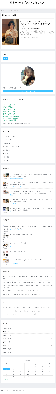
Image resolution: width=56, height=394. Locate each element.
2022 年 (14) (8, 342)
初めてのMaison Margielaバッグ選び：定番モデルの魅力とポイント (22, 285)
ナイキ (5, 307)
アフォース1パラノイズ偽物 (10, 118)
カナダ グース (20, 311)
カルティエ (28, 311)
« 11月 (4, 380)
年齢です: (16, 88)
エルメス (37, 307)
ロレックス (16, 307)
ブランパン (32, 314)
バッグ (7, 143)
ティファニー (40, 311)
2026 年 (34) (8, 328)
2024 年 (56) (8, 335)
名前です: (5, 88)
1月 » (8, 380)
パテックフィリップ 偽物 (9, 120)
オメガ (34, 311)
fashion (35, 28)
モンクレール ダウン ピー (9, 113)
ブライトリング (7, 314)
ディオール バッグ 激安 (9, 111)
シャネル (23, 307)
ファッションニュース (12, 146)
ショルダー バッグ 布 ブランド (18, 251)
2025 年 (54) (8, 331)
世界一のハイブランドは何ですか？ (28, 2)
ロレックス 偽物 (7, 106)
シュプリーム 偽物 (8, 108)
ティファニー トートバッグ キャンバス (21, 234)
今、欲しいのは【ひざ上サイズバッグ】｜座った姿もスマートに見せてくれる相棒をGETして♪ (36, 23)
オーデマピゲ (16, 314)
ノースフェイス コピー (9, 109)
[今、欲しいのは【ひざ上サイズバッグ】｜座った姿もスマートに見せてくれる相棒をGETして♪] (10, 45)
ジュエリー (44, 314)
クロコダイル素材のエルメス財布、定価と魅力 (16, 282)
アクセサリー (9, 136)
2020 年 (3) (7, 349)
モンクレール (6, 311)
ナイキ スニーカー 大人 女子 (18, 243)
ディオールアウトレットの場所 (11, 291)
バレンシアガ (24, 314)
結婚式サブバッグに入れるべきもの (13, 294)
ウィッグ (7, 140)
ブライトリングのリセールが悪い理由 (13, 276)
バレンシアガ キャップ (9, 104)
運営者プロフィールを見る (28, 91)
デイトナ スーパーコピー (9, 114)
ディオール (48, 311)
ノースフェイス (45, 307)
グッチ (13, 311)
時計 (7, 150)
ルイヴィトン (30, 307)
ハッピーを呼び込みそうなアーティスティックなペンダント (27, 260)
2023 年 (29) (8, 338)
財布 (6, 157)
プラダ (39, 28)
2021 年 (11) (8, 345)
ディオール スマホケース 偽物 (11, 116)
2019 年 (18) (8, 352)
